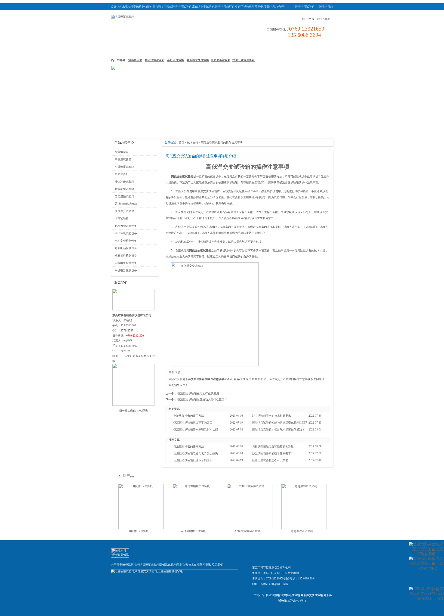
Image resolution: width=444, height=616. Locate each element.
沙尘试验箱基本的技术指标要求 (271, 415)
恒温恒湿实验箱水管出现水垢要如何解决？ (278, 429)
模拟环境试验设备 (126, 233)
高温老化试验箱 (124, 189)
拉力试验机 (122, 174)
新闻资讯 (253, 48)
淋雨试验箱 (122, 218)
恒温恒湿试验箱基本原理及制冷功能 (195, 429)
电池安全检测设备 (126, 240)
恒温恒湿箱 (326, 6)
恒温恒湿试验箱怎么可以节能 (270, 460)
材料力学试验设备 (126, 226)
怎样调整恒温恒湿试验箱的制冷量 (273, 446)
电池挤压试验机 (139, 531)
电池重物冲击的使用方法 (188, 415)
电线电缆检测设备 (126, 263)
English (325, 19)
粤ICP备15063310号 (275, 573)
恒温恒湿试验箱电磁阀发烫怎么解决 (195, 453)
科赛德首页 (122, 48)
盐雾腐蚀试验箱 (124, 196)
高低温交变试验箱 (198, 60)
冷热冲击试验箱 (220, 60)
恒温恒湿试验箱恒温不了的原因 (192, 422)
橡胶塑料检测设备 (126, 255)
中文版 (310, 19)
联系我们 (319, 48)
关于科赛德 (118, 564)
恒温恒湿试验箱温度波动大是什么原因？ (202, 399)
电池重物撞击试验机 (193, 531)
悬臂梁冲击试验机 (302, 531)
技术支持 (275, 48)
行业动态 (182, 564)
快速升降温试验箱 (243, 60)
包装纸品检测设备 (126, 248)
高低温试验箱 (206, 48)
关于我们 (297, 48)
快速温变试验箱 (124, 211)
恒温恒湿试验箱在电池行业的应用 (198, 393)
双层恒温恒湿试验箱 (247, 531)
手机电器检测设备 (126, 270)
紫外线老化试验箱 (126, 203)
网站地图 (293, 573)
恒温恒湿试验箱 (304, 6)
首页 (181, 142)
